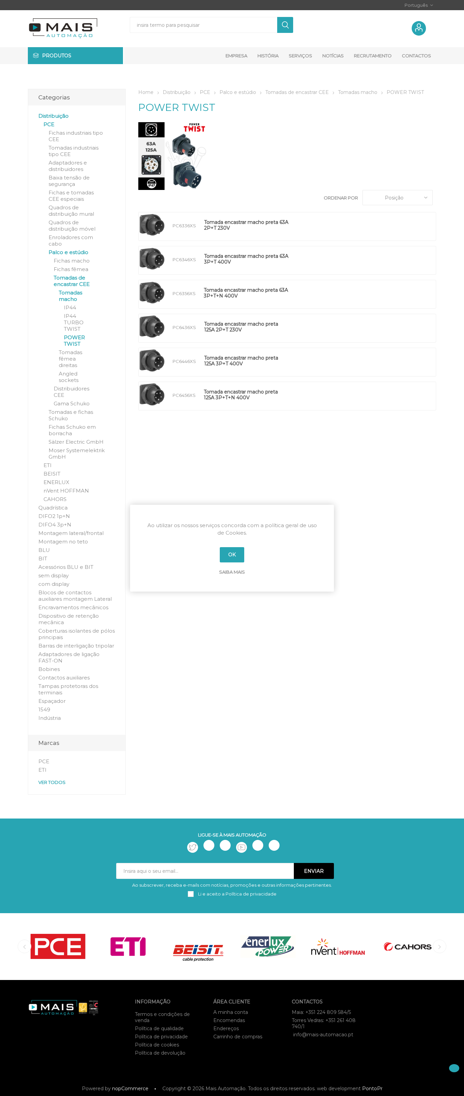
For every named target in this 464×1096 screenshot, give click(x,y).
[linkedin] (257, 845)
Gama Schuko (72, 403)
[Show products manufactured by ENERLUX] (268, 946)
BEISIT (51, 473)
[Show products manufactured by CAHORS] (407, 946)
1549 (44, 709)
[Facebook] (208, 845)
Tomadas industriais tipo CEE (74, 151)
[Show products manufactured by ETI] (128, 946)
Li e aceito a (236, 894)
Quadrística (53, 507)
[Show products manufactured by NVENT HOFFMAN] (337, 946)
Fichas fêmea (71, 269)
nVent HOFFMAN (66, 490)
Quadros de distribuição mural (71, 210)
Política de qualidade (159, 1028)
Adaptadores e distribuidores (68, 165)
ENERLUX (56, 482)
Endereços (226, 1028)
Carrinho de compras (237, 1037)
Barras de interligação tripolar (76, 645)
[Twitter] (192, 847)
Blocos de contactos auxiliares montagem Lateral (75, 595)
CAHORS (55, 499)
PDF (301, 226)
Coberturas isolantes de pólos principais (76, 634)
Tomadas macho (70, 295)
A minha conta (230, 1012)
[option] (58, 946)
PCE (48, 124)
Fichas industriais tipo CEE (76, 136)
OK (232, 555)
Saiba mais (232, 572)
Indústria (49, 718)
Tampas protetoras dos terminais (68, 689)
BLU (44, 550)
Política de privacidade (161, 1037)
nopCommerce (130, 1088)
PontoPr (372, 1088)
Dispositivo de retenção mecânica (68, 619)
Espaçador (52, 701)
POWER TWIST (74, 340)
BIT (42, 558)
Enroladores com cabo (71, 240)
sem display (53, 575)
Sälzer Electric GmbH (76, 442)
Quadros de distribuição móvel (72, 225)
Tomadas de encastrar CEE (72, 280)
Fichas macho (72, 260)
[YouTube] (241, 847)
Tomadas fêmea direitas (70, 358)
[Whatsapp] (274, 845)
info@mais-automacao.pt (323, 1035)
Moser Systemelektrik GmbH (77, 453)
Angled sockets (68, 376)
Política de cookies (157, 1045)
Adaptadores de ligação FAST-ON (69, 657)
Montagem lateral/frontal (71, 533)
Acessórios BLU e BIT (65, 567)
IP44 (70, 307)
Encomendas (229, 1020)
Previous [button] (24, 946)
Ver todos (52, 782)
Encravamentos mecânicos (73, 607)
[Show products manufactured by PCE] (58, 946)
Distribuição (53, 116)
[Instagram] (225, 845)
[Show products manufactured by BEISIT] (198, 946)
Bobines (49, 669)
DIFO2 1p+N (54, 516)
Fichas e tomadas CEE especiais (71, 195)
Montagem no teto (63, 541)
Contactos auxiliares (64, 677)
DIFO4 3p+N (54, 524)
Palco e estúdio (68, 252)
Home (146, 92)
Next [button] (439, 946)
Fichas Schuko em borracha (72, 430)
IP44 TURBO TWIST (74, 322)
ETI (47, 465)
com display (53, 584)
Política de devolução (160, 1053)
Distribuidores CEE (71, 391)
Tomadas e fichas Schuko (71, 415)
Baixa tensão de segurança (69, 180)
